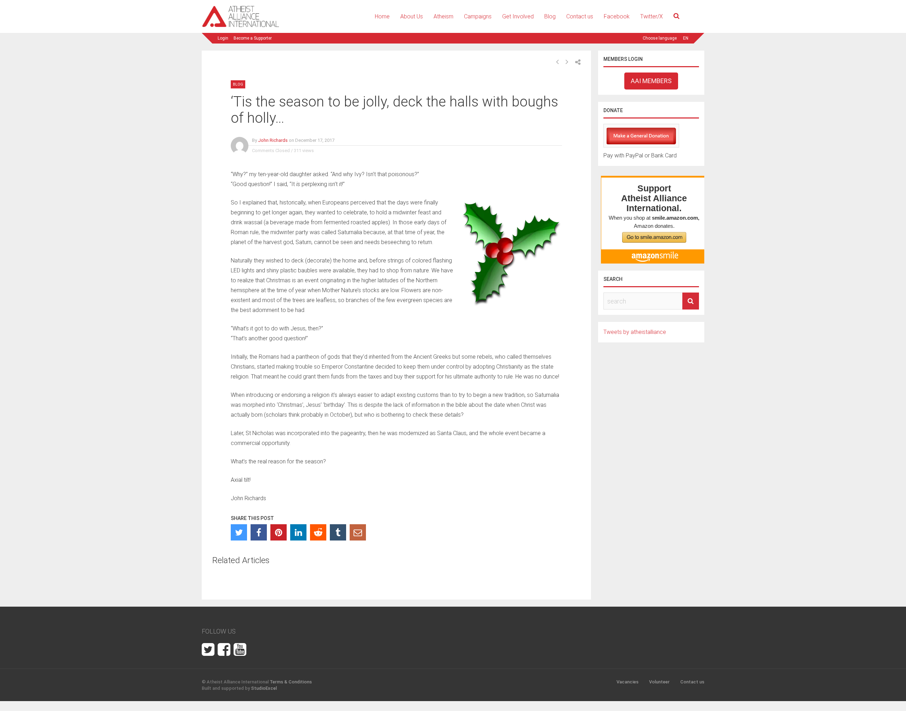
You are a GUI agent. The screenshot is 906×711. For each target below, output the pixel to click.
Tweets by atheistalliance (634, 332)
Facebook (617, 16)
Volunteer (659, 681)
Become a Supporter (253, 38)
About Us (411, 16)
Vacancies (627, 681)
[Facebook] (259, 532)
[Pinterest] (278, 532)
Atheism (443, 16)
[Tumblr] (338, 532)
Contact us (579, 16)
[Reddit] (318, 532)
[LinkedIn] (298, 532)
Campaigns (478, 16)
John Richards (273, 140)
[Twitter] (239, 532)
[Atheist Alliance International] (241, 26)
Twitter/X (651, 16)
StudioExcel (264, 688)
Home (382, 16)
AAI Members (651, 81)
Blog (550, 16)
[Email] (358, 532)
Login (223, 38)
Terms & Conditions (291, 681)
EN (685, 38)
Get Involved (518, 16)
